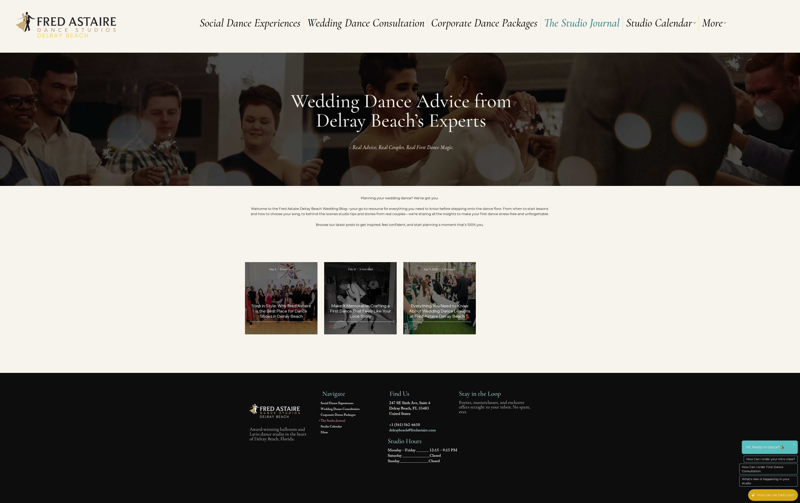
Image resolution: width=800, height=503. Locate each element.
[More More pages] (725, 23)
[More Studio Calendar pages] (695, 23)
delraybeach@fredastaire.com (412, 430)
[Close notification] (794, 444)
